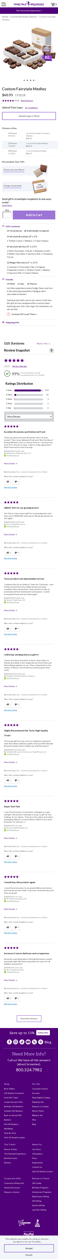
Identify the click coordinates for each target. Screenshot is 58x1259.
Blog (48, 1042)
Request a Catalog (40, 1106)
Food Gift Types (11, 1097)
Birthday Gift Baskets (13, 1106)
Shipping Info (38, 1102)
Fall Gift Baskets (11, 1124)
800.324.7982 (29, 1070)
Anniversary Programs (42, 1192)
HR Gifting (36, 1201)
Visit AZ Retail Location (14, 1137)
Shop (6, 1084)
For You (36, 1084)
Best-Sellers (9, 1089)
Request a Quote (11, 1192)
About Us (37, 1144)
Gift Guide (36, 1183)
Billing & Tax (37, 1115)
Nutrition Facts (10, 1158)
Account (36, 1093)
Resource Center (41, 1178)
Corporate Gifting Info (14, 1183)
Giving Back (37, 1154)
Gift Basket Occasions (14, 1093)
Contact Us (37, 1167)
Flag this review (10, 487)
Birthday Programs (40, 1187)
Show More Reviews (29, 1018)
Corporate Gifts (12, 1178)
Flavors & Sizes (10, 1149)
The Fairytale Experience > (29, 10)
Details (28, 1255)
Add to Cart (34, 215)
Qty (7, 210)
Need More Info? (29, 1054)
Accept (29, 1248)
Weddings (8, 1128)
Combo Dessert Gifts (13, 1102)
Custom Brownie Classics (23, 16)
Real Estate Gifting (40, 1196)
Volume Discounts (12, 1187)
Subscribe (43, 1032)
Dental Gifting (38, 1205)
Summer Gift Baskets (13, 1111)
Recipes (7, 1162)
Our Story (36, 1149)
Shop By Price (10, 1133)
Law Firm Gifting (39, 1210)
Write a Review (19, 366)
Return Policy (38, 1111)
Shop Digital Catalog (41, 1097)
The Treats (10, 1144)
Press (34, 1158)
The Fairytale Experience (15, 1154)
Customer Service (40, 1089)
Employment (37, 1162)
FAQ (34, 1120)
